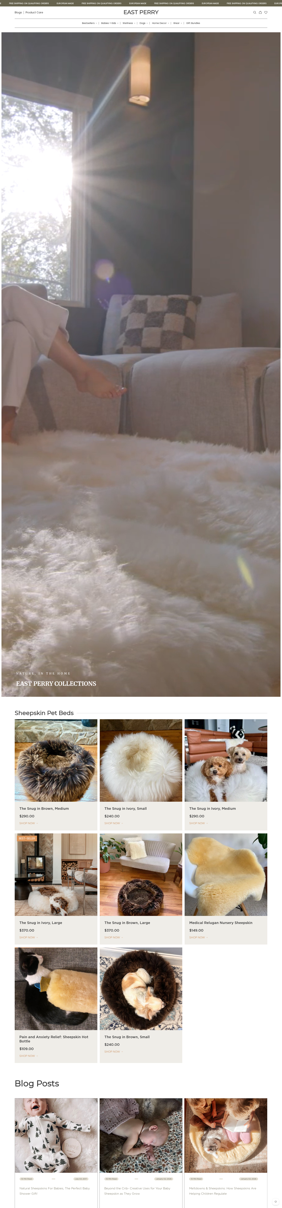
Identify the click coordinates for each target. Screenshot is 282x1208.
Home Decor (159, 23)
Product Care (34, 12)
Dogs (142, 23)
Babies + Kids (108, 23)
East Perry (141, 12)
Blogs (18, 12)
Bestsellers (88, 23)
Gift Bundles (193, 23)
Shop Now (27, 823)
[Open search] (254, 12)
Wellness (128, 23)
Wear (176, 23)
